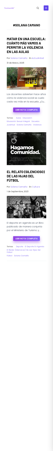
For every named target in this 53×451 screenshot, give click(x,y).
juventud (11, 125)
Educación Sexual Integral (18, 121)
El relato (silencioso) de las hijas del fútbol (24, 251)
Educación (27, 118)
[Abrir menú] (46, 8)
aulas (18, 118)
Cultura (36, 186)
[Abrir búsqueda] (37, 8)
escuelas (35, 121)
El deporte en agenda (34, 246)
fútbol (9, 255)
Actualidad (38, 58)
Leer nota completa (26, 109)
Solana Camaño (19, 58)
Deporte (19, 246)
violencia (37, 125)
